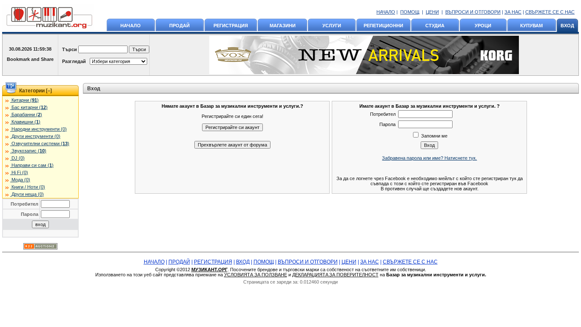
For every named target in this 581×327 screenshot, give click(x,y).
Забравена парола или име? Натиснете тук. (429, 158)
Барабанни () (26, 114)
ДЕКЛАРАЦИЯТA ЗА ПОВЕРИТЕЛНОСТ (335, 274)
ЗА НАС (512, 11)
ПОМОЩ (409, 11)
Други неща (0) (27, 194)
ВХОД (567, 25)
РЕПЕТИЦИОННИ (383, 25)
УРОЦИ (483, 25)
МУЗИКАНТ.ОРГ (209, 269)
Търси (69, 49)
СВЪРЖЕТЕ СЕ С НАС (550, 11)
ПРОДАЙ (179, 25)
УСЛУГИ (331, 25)
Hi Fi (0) (19, 172)
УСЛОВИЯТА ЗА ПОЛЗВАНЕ (255, 274)
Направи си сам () (32, 165)
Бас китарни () (29, 107)
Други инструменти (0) (35, 136)
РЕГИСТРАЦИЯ (231, 25)
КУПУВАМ (531, 25)
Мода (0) (20, 179)
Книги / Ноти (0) (27, 186)
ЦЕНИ (432, 11)
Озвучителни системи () (39, 143)
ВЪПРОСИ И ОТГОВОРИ (473, 11)
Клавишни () (25, 121)
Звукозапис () (28, 150)
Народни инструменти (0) (38, 129)
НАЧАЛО (385, 11)
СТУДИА (434, 25)
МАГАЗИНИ (283, 25)
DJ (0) (17, 158)
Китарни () (24, 100)
